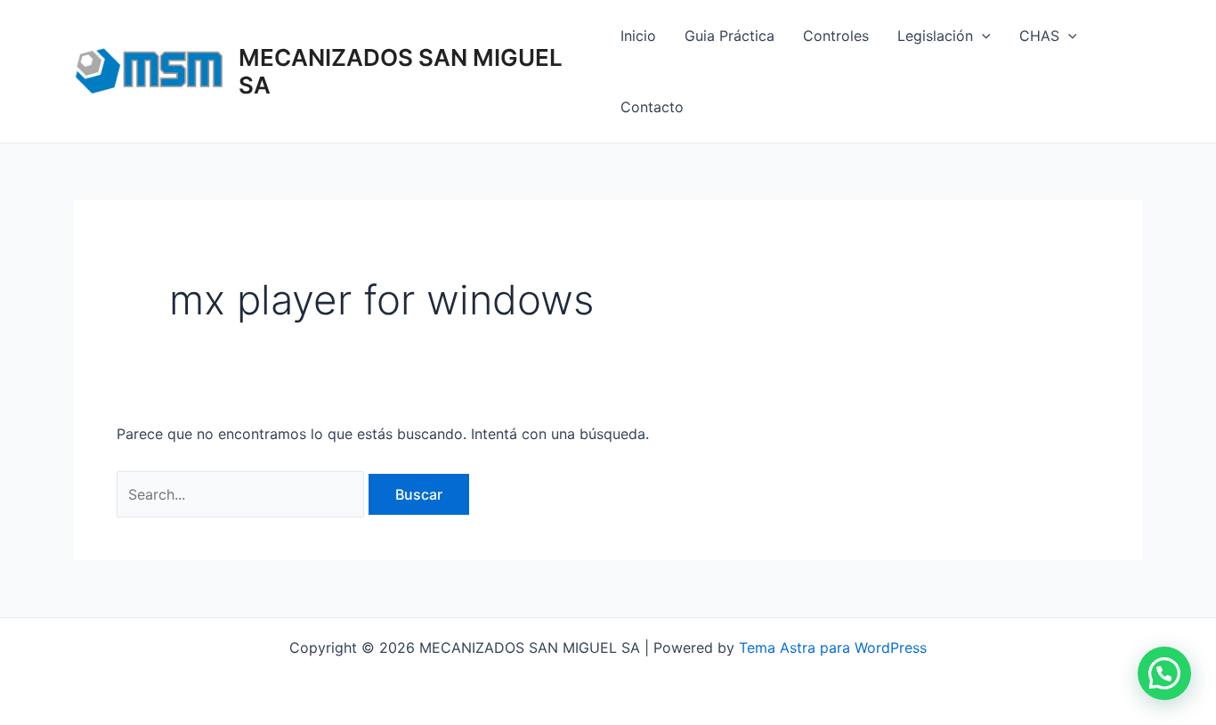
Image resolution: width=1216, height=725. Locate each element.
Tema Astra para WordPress (833, 647)
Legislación (935, 36)
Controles (836, 36)
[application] (982, 35)
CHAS (1039, 36)
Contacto (652, 107)
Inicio (638, 36)
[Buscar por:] (243, 494)
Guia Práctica (729, 36)
